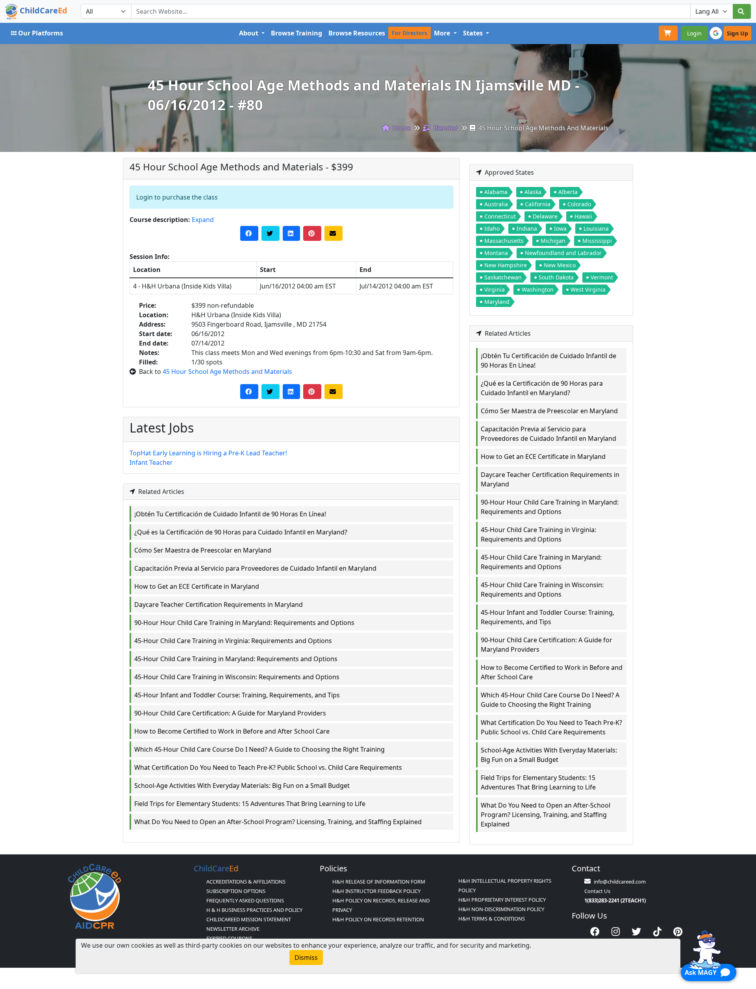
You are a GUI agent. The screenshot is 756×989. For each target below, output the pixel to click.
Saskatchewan (503, 277)
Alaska (532, 192)
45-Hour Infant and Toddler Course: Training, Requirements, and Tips (237, 695)
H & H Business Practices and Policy (254, 909)
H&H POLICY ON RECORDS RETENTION (378, 919)
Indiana (527, 228)
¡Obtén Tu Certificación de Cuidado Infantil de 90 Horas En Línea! (230, 514)
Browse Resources (356, 33)
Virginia (494, 289)
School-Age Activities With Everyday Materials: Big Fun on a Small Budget (242, 785)
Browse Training (296, 33)
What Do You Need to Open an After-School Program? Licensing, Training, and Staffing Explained (278, 821)
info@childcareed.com (620, 881)
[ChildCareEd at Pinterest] (677, 931)
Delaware (545, 216)
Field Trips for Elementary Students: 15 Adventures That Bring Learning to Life (249, 803)
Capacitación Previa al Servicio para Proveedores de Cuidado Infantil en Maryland (255, 568)
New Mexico (560, 265)
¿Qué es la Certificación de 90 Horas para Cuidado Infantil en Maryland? (240, 532)
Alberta (568, 192)
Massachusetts (504, 240)
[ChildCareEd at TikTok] (657, 931)
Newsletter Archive (232, 928)
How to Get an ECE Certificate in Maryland (196, 586)
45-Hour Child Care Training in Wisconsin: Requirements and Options (236, 677)
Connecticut (500, 216)
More (443, 33)
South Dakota (556, 277)
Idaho (492, 228)
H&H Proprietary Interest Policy (502, 899)
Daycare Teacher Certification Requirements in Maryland (218, 604)
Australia (496, 204)
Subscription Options (235, 891)
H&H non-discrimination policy (501, 909)
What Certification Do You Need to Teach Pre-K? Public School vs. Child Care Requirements (268, 767)
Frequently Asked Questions (245, 900)
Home (401, 128)
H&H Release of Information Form (378, 881)
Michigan (553, 240)
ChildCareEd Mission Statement (248, 919)
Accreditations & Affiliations (245, 881)
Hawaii (583, 216)
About (249, 33)
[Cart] (668, 33)
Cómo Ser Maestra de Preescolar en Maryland (202, 550)
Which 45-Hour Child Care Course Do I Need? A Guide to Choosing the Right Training (259, 749)
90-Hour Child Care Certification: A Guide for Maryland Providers (230, 713)
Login (694, 33)
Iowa (560, 228)
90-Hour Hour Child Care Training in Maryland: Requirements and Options (244, 622)
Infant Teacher (151, 462)
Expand (203, 219)
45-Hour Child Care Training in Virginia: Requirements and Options (233, 640)
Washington (538, 289)
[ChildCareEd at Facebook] (595, 931)
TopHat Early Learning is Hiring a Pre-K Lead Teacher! (208, 453)
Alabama (496, 192)
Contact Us (597, 891)
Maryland (497, 301)
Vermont (602, 277)
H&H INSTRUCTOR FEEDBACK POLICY (376, 891)
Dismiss (306, 957)
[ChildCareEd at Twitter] (636, 931)
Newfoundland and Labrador (563, 253)
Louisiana (596, 228)
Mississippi (597, 240)
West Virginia (588, 289)
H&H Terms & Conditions (491, 918)
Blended (445, 128)
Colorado (579, 204)
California (537, 204)
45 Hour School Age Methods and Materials (227, 371)
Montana (496, 253)
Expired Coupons (229, 938)
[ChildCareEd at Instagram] (615, 931)
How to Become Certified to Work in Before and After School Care (232, 731)
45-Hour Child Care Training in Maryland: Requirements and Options (235, 658)
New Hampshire (505, 265)
